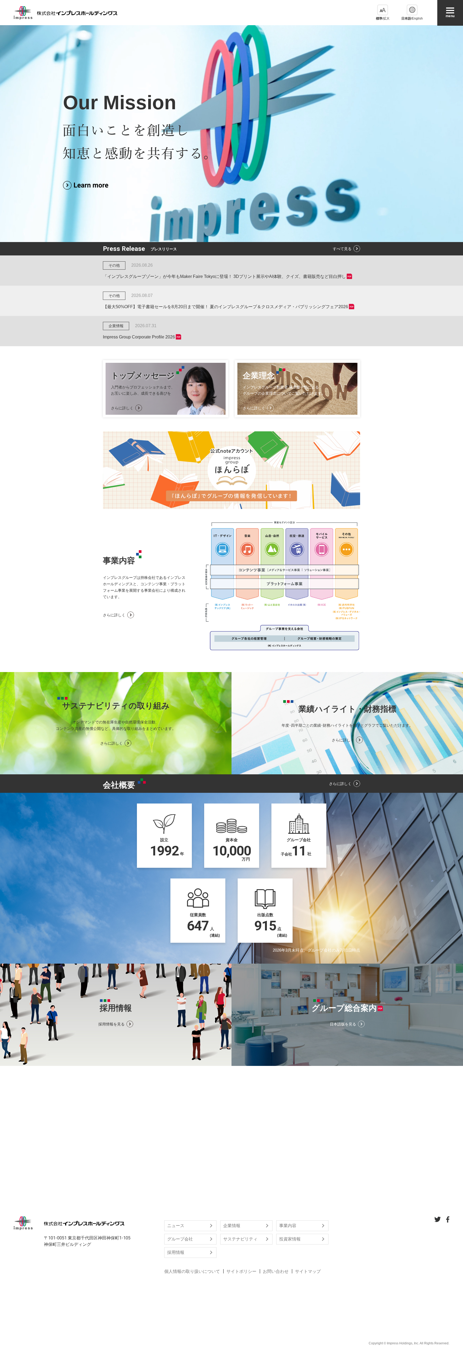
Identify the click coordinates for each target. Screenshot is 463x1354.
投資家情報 (290, 1239)
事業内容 (287, 1225)
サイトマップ (308, 1271)
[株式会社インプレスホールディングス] (65, 13)
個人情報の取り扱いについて (192, 1271)
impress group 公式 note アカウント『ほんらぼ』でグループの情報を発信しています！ (231, 470)
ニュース (175, 1225)
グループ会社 (180, 1239)
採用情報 (175, 1252)
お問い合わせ (276, 1271)
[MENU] (450, 10)
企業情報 (231, 1225)
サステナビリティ (240, 1239)
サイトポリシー (241, 1271)
